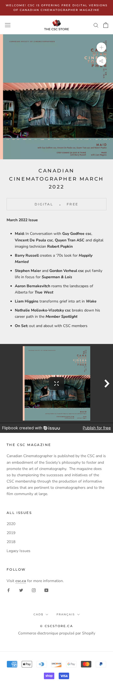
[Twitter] (21, 590)
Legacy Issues (18, 550)
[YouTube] (46, 590)
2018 (11, 541)
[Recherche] (96, 25)
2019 (11, 532)
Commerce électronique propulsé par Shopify (56, 633)
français (65, 614)
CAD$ (38, 614)
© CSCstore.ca (56, 626)
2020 (11, 523)
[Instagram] (34, 590)
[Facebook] (8, 590)
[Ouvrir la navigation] (7, 25)
